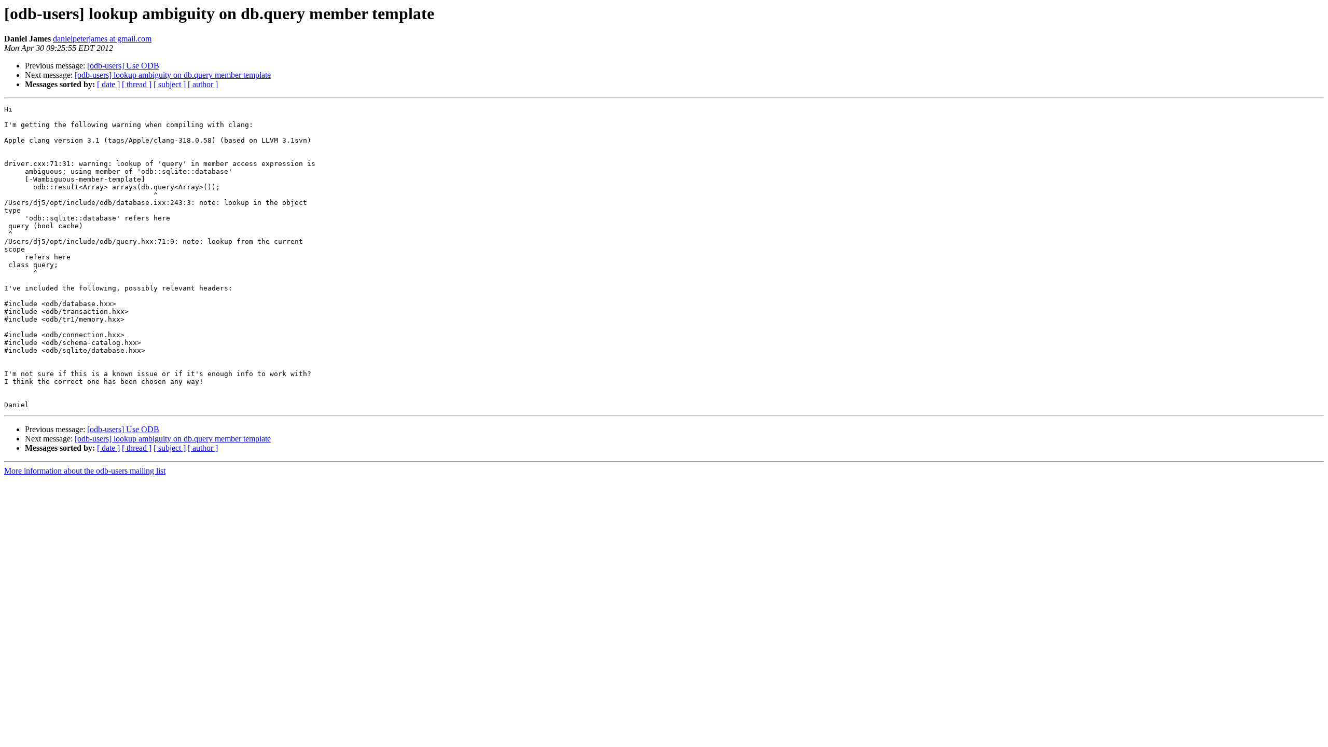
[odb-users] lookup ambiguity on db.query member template (173, 75)
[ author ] (203, 84)
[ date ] (108, 84)
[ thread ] (136, 84)
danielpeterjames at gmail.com (102, 38)
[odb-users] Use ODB (123, 65)
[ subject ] (170, 84)
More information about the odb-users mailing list (84, 470)
